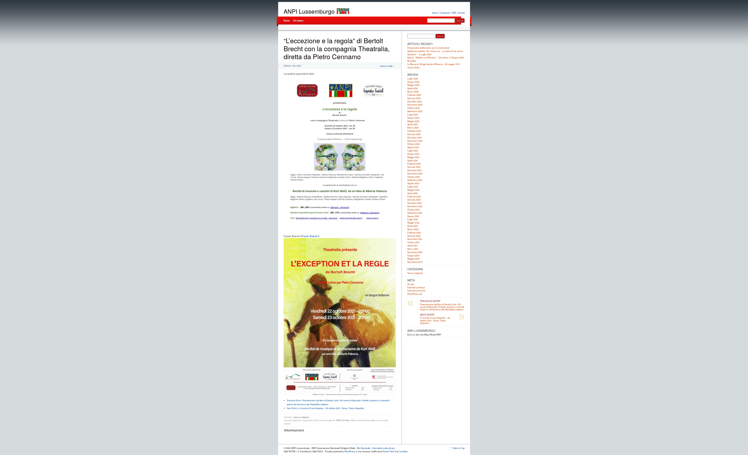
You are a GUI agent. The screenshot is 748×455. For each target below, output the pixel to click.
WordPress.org (414, 293)
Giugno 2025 (413, 117)
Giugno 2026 (413, 81)
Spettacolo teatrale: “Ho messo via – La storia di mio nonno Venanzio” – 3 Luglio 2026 (435, 52)
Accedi (461, 12)
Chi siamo (298, 20)
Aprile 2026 (412, 88)
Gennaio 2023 (414, 199)
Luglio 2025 (412, 114)
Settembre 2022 (414, 212)
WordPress (349, 451)
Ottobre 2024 (413, 143)
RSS (454, 12)
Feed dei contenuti (416, 287)
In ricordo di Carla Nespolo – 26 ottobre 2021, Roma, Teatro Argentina (325, 408)
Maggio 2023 (413, 189)
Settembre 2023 (414, 179)
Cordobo (403, 451)
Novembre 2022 (415, 206)
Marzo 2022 (413, 229)
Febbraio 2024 (414, 163)
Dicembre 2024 (414, 137)
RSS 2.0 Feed (342, 420)
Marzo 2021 (413, 248)
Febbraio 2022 (414, 232)
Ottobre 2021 (413, 242)
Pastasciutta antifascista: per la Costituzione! (428, 47)
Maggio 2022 (413, 222)
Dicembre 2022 (414, 202)
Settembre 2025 (414, 111)
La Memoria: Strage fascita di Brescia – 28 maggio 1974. (433, 64)
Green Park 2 (389, 451)
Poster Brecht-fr (310, 236)
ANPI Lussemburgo (309, 11)
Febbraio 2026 (414, 94)
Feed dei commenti (416, 290)
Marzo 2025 (413, 127)
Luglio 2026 (412, 78)
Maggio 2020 (413, 258)
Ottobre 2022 (413, 209)
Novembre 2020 (415, 252)
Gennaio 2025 (414, 134)
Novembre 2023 (415, 173)
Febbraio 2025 (414, 130)
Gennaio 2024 (414, 166)
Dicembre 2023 (414, 170)
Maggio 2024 (413, 157)
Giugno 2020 (413, 255)
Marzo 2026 (413, 91)
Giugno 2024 (413, 153)
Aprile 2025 (412, 124)
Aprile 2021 (412, 245)
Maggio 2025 (413, 121)
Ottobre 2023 (413, 176)
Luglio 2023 (412, 186)
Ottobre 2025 (413, 107)
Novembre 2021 (415, 238)
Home (435, 12)
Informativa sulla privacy (383, 448)
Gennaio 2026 (414, 98)
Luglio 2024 (412, 150)
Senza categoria (301, 417)
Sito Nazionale (363, 448)
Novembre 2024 (415, 140)
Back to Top (459, 448)
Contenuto (445, 12)
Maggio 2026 (413, 84)
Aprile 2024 (412, 160)
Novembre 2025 (415, 104)
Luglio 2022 (412, 219)
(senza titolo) (413, 67)
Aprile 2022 (412, 225)
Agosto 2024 (413, 147)
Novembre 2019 (415, 261)
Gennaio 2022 (414, 235)
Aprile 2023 (412, 193)
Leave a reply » (387, 65)
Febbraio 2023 (414, 196)
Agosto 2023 (413, 183)
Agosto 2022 (413, 216)
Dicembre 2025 (414, 101)
